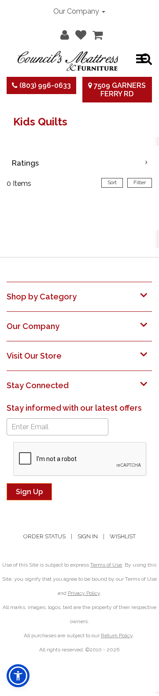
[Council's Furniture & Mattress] (68, 58)
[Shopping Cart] (95, 33)
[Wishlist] (78, 33)
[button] (62, 33)
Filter (139, 182)
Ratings (25, 163)
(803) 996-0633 (44, 85)
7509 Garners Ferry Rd (119, 89)
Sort (112, 182)
